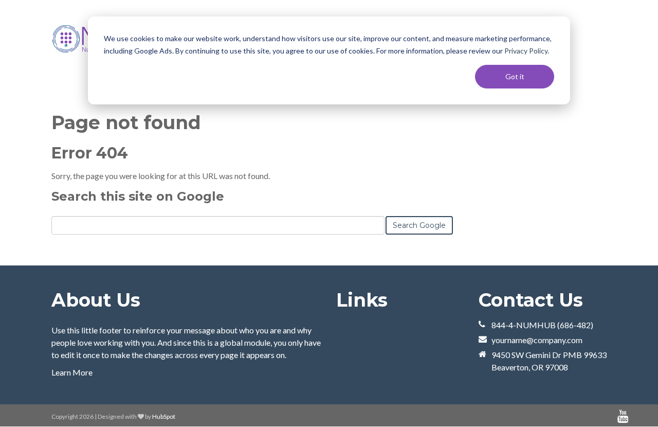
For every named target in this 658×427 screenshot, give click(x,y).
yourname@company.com (536, 340)
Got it (514, 76)
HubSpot (163, 416)
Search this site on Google (137, 196)
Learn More (72, 372)
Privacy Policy (525, 50)
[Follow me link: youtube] (622, 416)
